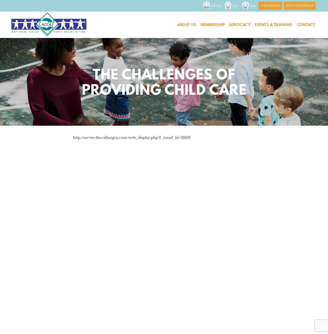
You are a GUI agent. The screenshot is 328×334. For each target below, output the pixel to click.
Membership (212, 24)
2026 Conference (300, 5)
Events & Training (274, 24)
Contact (306, 24)
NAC (253, 6)
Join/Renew (270, 5)
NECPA (216, 6)
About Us (186, 24)
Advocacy (239, 24)
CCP (235, 6)
